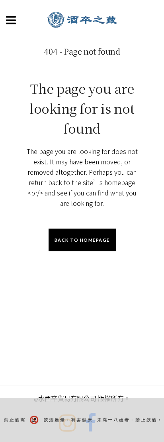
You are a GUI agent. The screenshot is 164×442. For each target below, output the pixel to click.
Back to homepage (82, 240)
